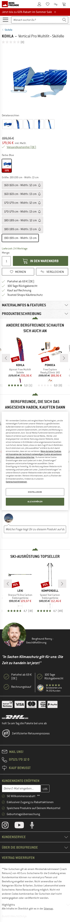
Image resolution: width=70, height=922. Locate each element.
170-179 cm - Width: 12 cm (20, 203)
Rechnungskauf (21, 687)
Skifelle (8, 29)
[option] (35, 78)
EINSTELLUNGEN (35, 492)
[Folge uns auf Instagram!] (8, 825)
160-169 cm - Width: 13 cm (20, 194)
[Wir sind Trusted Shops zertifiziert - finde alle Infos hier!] (40, 688)
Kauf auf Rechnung (19, 290)
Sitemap (48, 908)
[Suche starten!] (64, 19)
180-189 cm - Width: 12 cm (20, 220)
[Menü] (5, 19)
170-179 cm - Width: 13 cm (20, 211)
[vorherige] (6, 358)
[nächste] (64, 358)
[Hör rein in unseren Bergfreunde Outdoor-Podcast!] (35, 825)
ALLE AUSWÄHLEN (35, 502)
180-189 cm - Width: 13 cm (20, 229)
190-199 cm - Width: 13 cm (20, 238)
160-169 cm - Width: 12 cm (20, 185)
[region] (35, 461)
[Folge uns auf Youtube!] (22, 825)
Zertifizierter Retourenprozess (31, 733)
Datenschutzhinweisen (16, 481)
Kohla (7, 36)
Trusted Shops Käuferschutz (25, 295)
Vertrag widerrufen (18, 858)
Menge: (6, 252)
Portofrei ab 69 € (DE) (20, 281)
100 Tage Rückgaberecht (22, 286)
